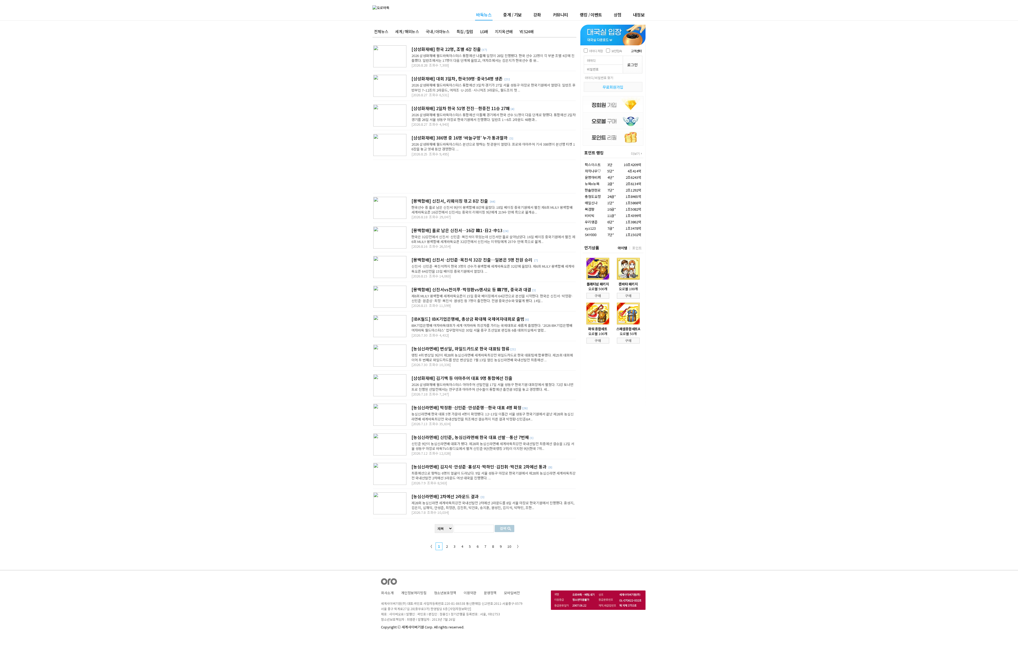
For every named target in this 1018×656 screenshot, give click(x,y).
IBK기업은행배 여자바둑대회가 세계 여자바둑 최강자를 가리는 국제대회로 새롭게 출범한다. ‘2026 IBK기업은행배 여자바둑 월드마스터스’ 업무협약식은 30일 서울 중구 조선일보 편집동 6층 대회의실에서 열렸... (491, 328)
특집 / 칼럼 (465, 31)
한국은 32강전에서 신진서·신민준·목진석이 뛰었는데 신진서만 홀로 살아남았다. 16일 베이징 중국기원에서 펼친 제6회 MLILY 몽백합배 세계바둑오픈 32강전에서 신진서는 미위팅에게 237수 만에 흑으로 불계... (493, 239)
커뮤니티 (560, 14)
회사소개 (387, 592)
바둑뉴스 (484, 15)
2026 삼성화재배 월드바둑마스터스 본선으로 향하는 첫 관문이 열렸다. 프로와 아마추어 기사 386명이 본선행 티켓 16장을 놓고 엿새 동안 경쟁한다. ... (493, 146)
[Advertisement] (474, 176)
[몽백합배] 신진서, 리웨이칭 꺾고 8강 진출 (450, 201)
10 (509, 546)
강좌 (537, 14)
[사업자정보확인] (460, 608)
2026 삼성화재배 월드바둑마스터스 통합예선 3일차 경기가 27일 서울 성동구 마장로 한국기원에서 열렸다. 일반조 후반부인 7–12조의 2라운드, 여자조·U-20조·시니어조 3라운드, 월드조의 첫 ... (493, 87)
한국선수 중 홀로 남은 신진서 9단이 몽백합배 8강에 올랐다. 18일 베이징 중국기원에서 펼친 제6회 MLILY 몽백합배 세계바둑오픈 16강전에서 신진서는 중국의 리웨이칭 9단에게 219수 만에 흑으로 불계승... (492, 210)
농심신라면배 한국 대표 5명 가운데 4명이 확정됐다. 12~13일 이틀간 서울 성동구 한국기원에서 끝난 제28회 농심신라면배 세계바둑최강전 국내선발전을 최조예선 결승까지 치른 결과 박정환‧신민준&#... (492, 416)
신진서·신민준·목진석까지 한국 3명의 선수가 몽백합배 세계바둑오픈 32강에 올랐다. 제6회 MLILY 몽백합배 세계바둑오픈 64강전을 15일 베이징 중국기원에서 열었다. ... (492, 268)
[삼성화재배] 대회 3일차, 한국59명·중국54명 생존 (457, 78)
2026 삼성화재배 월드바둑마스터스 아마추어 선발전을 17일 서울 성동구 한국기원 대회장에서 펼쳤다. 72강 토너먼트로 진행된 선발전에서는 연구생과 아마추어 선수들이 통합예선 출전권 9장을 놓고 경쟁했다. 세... (492, 387)
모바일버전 (512, 592)
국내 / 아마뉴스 (438, 31)
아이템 (622, 247)
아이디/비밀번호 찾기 (599, 77)
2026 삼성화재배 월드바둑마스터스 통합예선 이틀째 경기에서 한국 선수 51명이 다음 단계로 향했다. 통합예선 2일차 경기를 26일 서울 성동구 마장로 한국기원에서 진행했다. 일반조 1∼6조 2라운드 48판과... (493, 117)
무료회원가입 (613, 87)
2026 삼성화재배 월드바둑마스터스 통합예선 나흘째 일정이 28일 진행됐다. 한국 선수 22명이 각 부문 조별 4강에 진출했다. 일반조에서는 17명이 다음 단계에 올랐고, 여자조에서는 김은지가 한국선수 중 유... (492, 58)
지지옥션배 (504, 31)
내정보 (639, 14)
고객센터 (636, 51)
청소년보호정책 (445, 592)
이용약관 (470, 592)
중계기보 (512, 14)
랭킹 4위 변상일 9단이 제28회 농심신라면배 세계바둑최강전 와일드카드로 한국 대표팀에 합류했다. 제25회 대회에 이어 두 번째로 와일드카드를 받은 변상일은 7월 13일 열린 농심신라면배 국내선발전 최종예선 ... (492, 357)
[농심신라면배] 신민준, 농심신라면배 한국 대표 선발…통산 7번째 (470, 437)
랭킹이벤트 (591, 14)
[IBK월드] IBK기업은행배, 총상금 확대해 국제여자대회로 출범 (467, 319)
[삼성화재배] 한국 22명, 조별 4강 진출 (446, 49)
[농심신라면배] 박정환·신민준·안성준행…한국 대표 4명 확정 (466, 407)
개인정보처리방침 (414, 592)
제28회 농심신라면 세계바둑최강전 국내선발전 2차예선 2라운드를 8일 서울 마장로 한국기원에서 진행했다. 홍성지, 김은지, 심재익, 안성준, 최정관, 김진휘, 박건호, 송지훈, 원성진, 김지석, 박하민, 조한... (492, 505)
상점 (617, 14)
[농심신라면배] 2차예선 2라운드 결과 (445, 496)
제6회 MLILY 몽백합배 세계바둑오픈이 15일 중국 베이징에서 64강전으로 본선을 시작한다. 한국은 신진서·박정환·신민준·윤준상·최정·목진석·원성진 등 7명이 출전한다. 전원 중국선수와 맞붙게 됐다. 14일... (492, 298)
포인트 (637, 247)
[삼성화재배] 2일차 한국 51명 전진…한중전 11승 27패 (460, 108)
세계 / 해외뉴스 (407, 31)
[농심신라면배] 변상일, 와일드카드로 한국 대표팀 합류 (460, 348)
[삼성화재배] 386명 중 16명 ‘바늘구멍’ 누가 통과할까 (460, 137)
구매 (598, 295)
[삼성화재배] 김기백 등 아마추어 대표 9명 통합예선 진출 (461, 378)
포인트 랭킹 (594, 152)
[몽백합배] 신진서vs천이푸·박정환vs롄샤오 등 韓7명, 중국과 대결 (471, 289)
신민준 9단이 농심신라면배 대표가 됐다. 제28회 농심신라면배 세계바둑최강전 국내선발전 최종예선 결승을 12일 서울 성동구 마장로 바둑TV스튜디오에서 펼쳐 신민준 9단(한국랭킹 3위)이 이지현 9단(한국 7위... (492, 446)
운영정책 (490, 592)
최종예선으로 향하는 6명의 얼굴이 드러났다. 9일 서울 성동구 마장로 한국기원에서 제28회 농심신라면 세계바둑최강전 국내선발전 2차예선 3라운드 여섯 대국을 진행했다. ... (493, 475)
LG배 (484, 31)
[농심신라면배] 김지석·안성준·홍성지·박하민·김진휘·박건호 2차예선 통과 (479, 466)
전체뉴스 (381, 31)
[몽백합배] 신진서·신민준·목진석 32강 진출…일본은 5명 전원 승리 (472, 260)
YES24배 (526, 31)
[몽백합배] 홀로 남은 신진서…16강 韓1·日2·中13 (456, 230)
